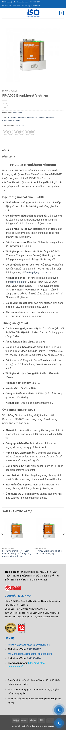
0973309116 (34, 658)
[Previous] (2, 540)
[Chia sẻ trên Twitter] (16, 132)
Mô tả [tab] (5, 151)
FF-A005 (21, 117)
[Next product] (5, 105)
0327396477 (34, 649)
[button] (4, 13)
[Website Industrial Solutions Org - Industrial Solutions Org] (33, 13)
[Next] (63, 540)
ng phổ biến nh (17, 282)
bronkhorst (9, 91)
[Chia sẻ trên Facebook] (10, 132)
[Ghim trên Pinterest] (27, 132)
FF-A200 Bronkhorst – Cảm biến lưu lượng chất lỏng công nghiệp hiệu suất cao (16, 553)
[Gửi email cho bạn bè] (21, 132)
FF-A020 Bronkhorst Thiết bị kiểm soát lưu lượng (48, 552)
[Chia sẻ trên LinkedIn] (32, 132)
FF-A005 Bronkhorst (36, 117)
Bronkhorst (12, 117)
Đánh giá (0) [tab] (8, 157)
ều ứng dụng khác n (36, 272)
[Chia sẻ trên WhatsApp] (5, 132)
